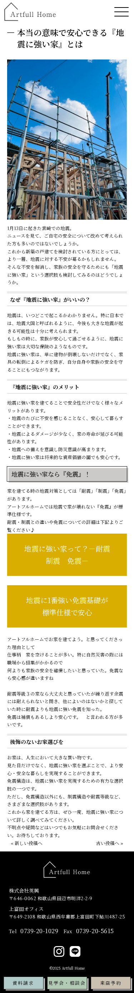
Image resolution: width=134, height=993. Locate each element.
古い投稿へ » (109, 843)
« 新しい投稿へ (27, 843)
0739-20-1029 (34, 931)
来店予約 (110, 982)
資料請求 (23, 982)
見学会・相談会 (67, 982)
